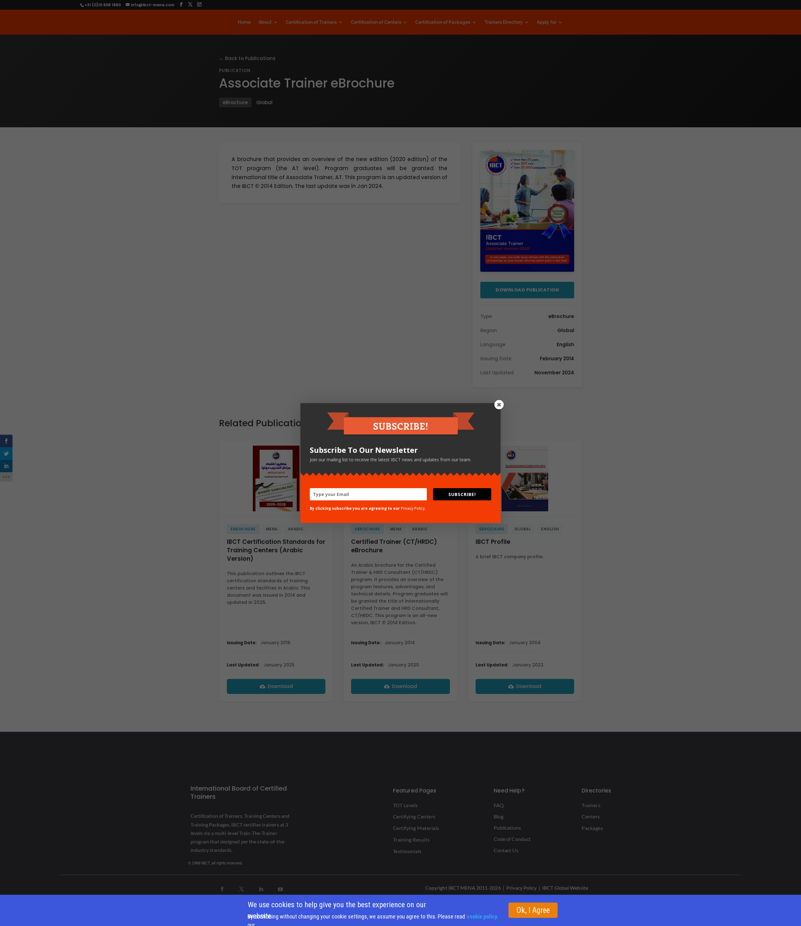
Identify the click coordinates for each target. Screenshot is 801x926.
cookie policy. (482, 916)
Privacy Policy (413, 508)
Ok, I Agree (533, 910)
